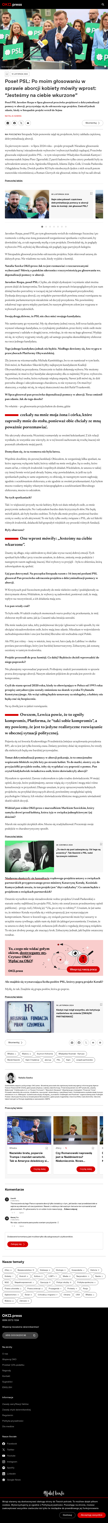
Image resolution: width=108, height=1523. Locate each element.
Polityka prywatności (12, 1421)
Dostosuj (67, 1515)
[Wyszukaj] (103, 4)
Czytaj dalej (40, 1169)
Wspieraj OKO (9, 1359)
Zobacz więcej (70, 1209)
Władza (13, 1148)
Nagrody (6, 1370)
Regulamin (7, 1415)
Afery (58, 1148)
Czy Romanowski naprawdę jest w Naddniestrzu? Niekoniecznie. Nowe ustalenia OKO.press (74, 1157)
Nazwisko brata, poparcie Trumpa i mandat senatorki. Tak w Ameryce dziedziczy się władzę (28, 1157)
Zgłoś (21, 1213)
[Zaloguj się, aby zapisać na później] (46, 1148)
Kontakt (6, 1376)
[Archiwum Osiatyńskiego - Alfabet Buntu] (54, 1494)
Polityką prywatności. (52, 1505)
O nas (5, 1353)
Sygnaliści (7, 1381)
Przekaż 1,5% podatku (13, 1365)
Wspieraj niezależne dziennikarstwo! (20, 1327)
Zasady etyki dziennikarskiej (16, 1409)
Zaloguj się (16, 1244)
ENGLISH (7, 1387)
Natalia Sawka (25, 1077)
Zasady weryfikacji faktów (15, 1404)
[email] (93, 1043)
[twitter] (86, 1043)
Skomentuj (91, 123)
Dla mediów (8, 1426)
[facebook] (79, 1043)
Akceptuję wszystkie (91, 1515)
